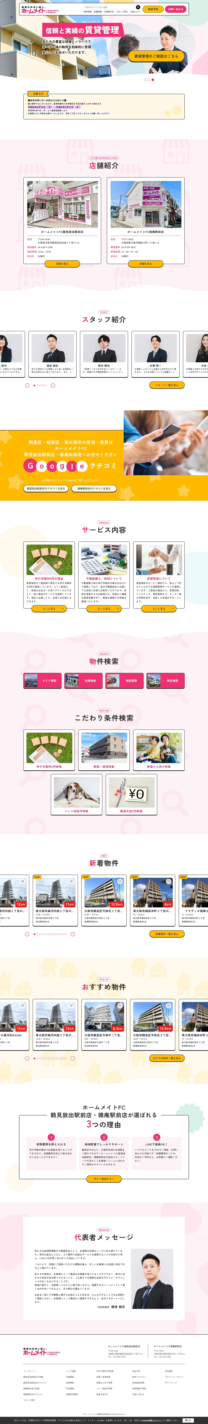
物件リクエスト (139, 1376)
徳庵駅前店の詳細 (31, 1388)
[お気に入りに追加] (22, 881)
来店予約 (153, 9)
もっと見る (49, 608)
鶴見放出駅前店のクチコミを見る (46, 488)
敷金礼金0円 (102, 1394)
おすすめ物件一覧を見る (167, 1058)
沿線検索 (70, 1376)
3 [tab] (153, 79)
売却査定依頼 (138, 1382)
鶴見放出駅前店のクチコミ (35, 1382)
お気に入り (135, 11)
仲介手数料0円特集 (105, 1371)
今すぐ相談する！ (104, 1179)
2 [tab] (149, 79)
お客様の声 (109, 11)
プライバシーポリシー (175, 1376)
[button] (27, 385)
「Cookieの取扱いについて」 (151, 1420)
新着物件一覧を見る (167, 934)
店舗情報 (98, 11)
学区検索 (70, 1388)
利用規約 (169, 1371)
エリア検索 (71, 1371)
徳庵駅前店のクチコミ (33, 1394)
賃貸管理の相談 (139, 1388)
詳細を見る (62, 263)
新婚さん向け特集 (104, 1382)
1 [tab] (145, 79)
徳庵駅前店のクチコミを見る (94, 488)
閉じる (188, 1420)
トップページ (29, 1371)
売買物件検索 (72, 1394)
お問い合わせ (175, 9)
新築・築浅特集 (103, 1376)
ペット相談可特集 (104, 1388)
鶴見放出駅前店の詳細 (33, 1376)
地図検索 (70, 1382)
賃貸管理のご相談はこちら (156, 56)
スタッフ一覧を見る (167, 385)
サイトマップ (171, 1382)
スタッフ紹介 (122, 11)
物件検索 (88, 11)
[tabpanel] (104, 40)
